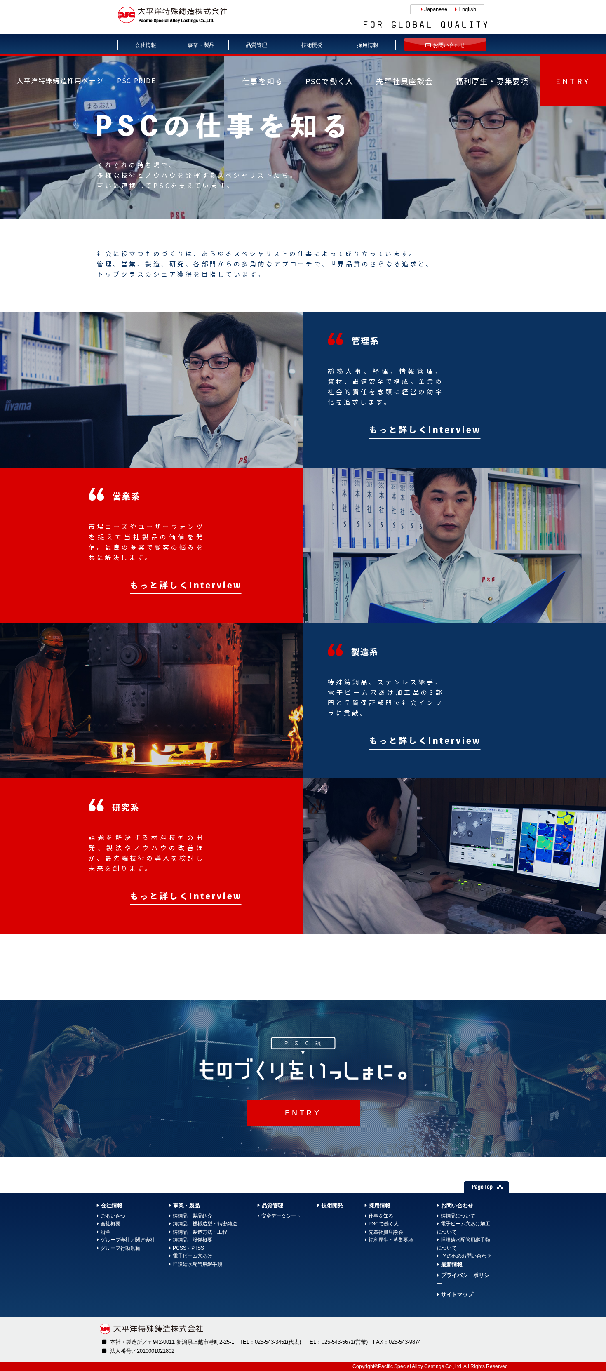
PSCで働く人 (329, 80)
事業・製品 (201, 45)
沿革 (105, 1232)
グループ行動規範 (120, 1248)
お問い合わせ (449, 45)
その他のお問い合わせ (466, 1256)
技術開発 (312, 45)
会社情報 (145, 45)
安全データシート (281, 1216)
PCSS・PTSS (188, 1248)
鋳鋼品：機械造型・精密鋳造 (205, 1224)
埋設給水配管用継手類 (197, 1264)
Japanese (435, 9)
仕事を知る (262, 80)
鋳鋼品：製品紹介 (192, 1216)
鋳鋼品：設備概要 (192, 1240)
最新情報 (452, 1264)
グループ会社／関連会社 (128, 1240)
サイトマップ (457, 1294)
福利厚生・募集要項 (492, 80)
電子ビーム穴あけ (192, 1256)
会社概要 (110, 1224)
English (467, 9)
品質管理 (256, 45)
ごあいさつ (113, 1216)
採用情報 (367, 45)
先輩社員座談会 (404, 80)
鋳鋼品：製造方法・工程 (200, 1232)
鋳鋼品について (458, 1216)
